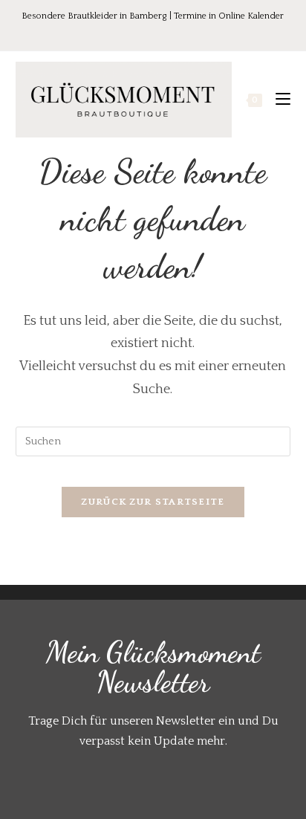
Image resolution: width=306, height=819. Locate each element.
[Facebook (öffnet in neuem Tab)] (124, 32)
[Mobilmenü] (277, 100)
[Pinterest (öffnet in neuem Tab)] (144, 32)
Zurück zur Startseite (152, 501)
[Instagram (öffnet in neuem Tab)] (165, 32)
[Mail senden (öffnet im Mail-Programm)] (184, 32)
